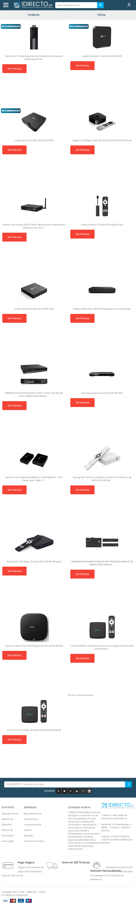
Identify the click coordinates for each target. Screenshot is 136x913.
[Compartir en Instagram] (83, 790)
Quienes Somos (10, 813)
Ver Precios (14, 68)
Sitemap (28, 835)
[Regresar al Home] (33, 5)
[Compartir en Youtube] (77, 790)
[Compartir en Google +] (70, 790)
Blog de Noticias (32, 813)
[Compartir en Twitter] (64, 790)
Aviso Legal (8, 841)
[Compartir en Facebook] (58, 790)
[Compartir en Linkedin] (89, 790)
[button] (5, 5)
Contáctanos (31, 819)
